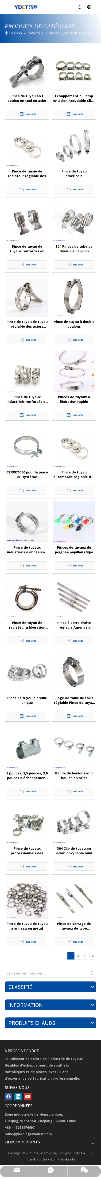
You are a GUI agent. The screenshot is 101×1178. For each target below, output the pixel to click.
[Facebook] (8, 1096)
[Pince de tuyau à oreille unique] (27, 672)
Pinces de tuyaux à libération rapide (74, 399)
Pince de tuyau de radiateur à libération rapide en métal (27, 625)
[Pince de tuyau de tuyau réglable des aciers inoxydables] (27, 296)
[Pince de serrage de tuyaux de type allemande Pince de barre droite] (74, 898)
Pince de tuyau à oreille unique (27, 700)
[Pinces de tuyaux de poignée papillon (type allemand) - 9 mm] (74, 522)
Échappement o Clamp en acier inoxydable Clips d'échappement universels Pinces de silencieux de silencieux (74, 98)
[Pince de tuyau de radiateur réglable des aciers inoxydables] (27, 145)
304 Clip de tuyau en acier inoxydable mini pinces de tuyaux (74, 851)
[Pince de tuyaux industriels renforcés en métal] (27, 371)
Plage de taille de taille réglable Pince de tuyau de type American (74, 700)
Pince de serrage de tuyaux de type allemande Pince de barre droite (74, 926)
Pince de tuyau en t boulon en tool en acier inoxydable (27, 98)
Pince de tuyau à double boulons (74, 324)
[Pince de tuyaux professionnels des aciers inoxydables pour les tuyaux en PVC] (27, 823)
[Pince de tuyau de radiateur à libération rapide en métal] (27, 597)
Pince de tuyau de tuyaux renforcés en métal (27, 249)
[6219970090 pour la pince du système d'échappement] (27, 446)
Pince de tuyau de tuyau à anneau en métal (27, 926)
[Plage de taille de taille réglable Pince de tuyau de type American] (74, 672)
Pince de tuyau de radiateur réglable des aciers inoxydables (27, 173)
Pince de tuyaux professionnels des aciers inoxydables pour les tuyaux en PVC (27, 851)
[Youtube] (27, 1096)
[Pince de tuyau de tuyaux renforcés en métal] (27, 221)
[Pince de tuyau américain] (74, 145)
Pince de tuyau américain (74, 173)
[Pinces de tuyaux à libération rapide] (74, 371)
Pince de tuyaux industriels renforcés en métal (27, 399)
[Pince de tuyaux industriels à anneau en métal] (27, 522)
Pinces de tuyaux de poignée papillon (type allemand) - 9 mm (74, 550)
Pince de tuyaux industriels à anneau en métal (27, 550)
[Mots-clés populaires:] (92, 973)
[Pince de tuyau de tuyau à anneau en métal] (27, 898)
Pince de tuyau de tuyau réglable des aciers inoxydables (27, 324)
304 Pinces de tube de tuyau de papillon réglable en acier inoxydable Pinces (74, 249)
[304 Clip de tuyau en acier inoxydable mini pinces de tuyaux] (74, 823)
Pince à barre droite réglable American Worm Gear (74, 625)
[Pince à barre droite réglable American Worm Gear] (74, 597)
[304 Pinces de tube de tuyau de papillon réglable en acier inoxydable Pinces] (74, 221)
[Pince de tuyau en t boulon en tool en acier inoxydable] (27, 70)
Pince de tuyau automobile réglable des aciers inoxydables (74, 474)
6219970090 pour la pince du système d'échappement (27, 474)
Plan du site (66, 1159)
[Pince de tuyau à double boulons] (74, 296)
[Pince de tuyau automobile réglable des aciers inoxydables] (74, 446)
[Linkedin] (18, 1096)
